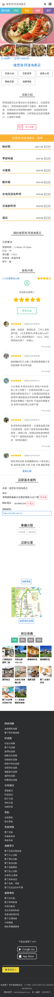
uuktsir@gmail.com (22, 992)
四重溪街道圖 (10, 780)
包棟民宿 (8, 807)
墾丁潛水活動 (10, 859)
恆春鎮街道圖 (10, 760)
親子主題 (8, 799)
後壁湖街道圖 (10, 768)
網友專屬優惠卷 (11, 926)
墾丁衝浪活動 (10, 863)
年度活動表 (9, 906)
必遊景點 (8, 817)
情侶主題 (8, 803)
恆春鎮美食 (9, 836)
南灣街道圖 (9, 751)
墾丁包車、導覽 (11, 883)
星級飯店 (8, 790)
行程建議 (8, 922)
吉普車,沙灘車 (11, 875)
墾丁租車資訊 (10, 879)
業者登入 (11, 970)
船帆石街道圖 (10, 755)
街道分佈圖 (9, 743)
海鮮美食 (8, 840)
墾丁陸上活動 (10, 871)
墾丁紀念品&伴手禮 (13, 887)
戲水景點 (8, 821)
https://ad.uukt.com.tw (12, 513)
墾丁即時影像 (10, 902)
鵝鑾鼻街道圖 (10, 772)
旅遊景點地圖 (10, 729)
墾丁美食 (8, 832)
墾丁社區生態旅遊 (12, 851)
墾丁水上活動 (10, 855)
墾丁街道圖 (9, 747)
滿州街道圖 (9, 776)
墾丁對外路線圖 (11, 733)
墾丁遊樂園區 (10, 867)
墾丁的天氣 (9, 898)
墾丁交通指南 (10, 918)
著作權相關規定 (15, 985)
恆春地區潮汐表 (11, 914)
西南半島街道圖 (11, 764)
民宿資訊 (8, 795)
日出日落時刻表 (11, 910)
